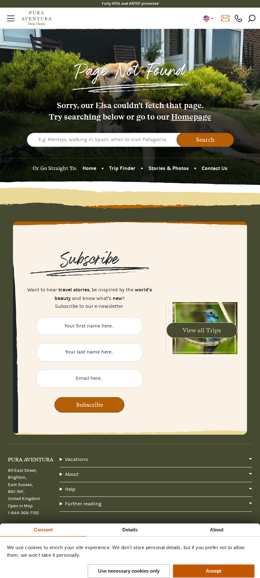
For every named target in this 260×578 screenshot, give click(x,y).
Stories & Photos (168, 168)
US (208, 18)
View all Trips (202, 330)
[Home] (36, 18)
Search (205, 139)
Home (89, 168)
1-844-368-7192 (238, 18)
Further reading (83, 504)
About (72, 474)
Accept (213, 571)
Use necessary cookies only (128, 571)
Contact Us (214, 168)
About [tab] (217, 529)
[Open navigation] (11, 18)
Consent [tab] (43, 529)
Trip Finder (122, 168)
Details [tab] (130, 529)
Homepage (191, 117)
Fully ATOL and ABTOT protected (130, 3)
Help (70, 489)
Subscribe (89, 404)
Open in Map (20, 506)
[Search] (251, 18)
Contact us (225, 18)
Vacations (76, 459)
